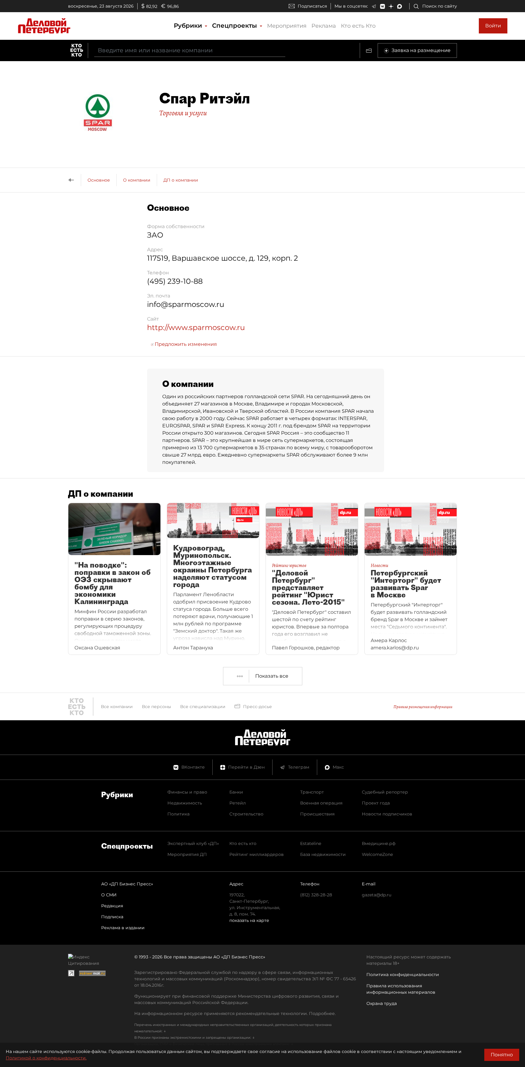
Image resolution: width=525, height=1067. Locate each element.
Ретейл (237, 803)
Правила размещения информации (422, 707)
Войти (493, 26)
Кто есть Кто (358, 26)
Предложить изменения (185, 344)
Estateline (310, 843)
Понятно (502, 1055)
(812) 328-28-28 (316, 895)
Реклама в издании (123, 927)
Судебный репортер (385, 792)
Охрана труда (381, 1003)
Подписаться (312, 6)
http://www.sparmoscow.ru (196, 327)
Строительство (246, 814)
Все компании (117, 706)
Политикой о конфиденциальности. (46, 1058)
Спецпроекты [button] (235, 25)
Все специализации (202, 706)
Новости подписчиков (387, 814)
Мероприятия (287, 26)
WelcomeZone (377, 854)
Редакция (112, 906)
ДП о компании (180, 180)
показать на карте (249, 920)
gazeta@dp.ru (376, 895)
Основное (99, 180)
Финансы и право (187, 792)
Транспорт (312, 792)
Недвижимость (184, 803)
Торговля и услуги (183, 113)
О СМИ (109, 895)
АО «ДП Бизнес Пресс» (127, 884)
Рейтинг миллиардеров (256, 854)
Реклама (323, 26)
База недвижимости (323, 854)
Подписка (112, 916)
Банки (236, 792)
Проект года (376, 803)
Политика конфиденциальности (402, 974)
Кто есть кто (242, 843)
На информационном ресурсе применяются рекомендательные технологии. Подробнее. (235, 1013)
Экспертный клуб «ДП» (193, 843)
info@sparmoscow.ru (185, 304)
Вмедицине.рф (379, 843)
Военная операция (321, 803)
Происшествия (317, 814)
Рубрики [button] (189, 25)
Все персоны (156, 706)
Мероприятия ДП (187, 854)
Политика (178, 814)
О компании (136, 180)
